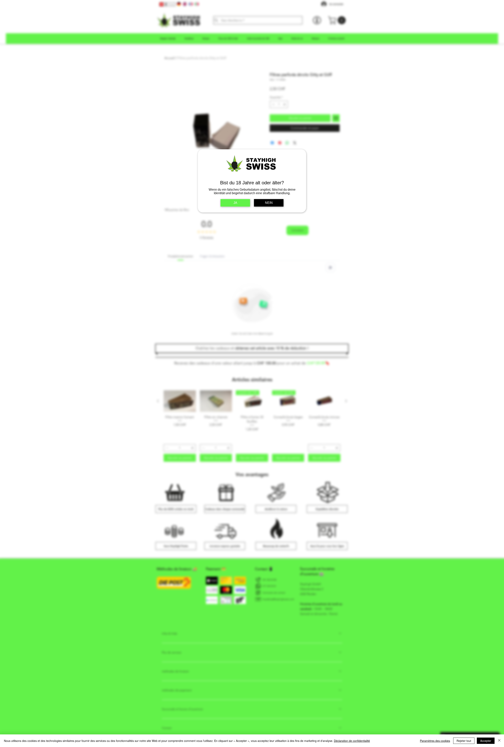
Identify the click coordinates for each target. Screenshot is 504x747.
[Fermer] (499, 741)
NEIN (269, 202)
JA (235, 202)
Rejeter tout (464, 741)
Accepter (485, 741)
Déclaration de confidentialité (352, 741)
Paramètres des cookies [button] (435, 741)
